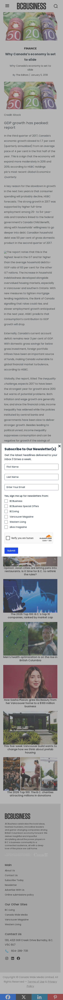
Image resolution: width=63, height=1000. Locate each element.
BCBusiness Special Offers (24, 506)
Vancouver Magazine (21, 516)
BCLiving (14, 511)
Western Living (18, 521)
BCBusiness (16, 501)
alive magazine (18, 527)
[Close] (59, 446)
